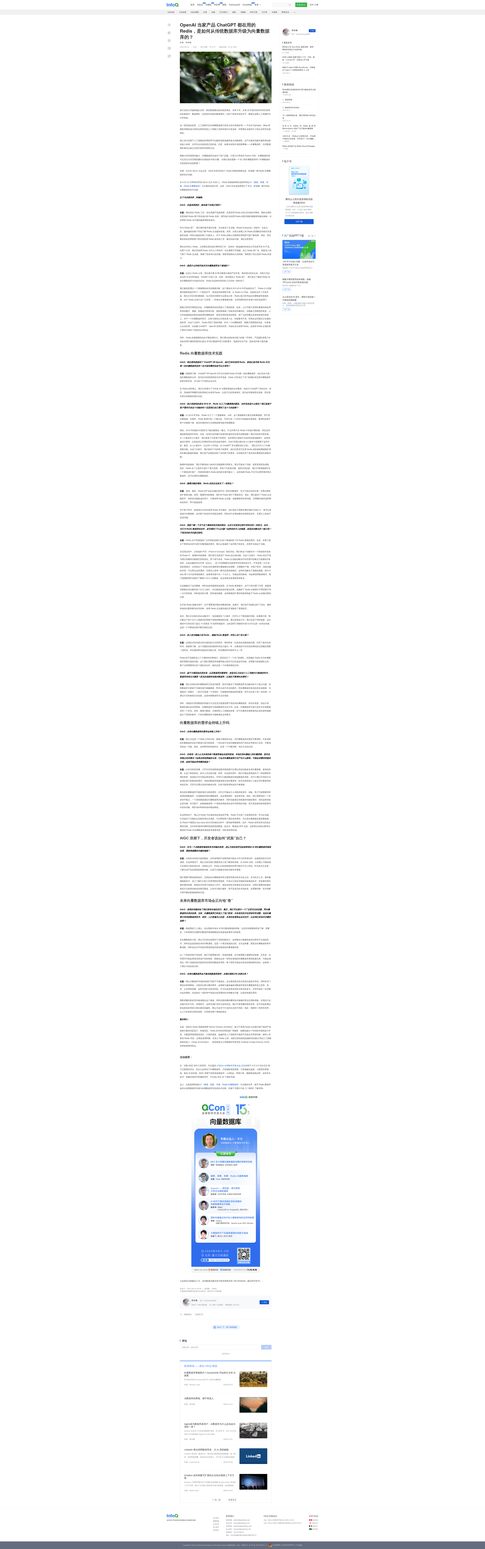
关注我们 (216, 1530)
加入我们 (216, 1527)
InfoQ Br (315, 1529)
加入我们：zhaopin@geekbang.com (238, 1529)
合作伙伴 (216, 1524)
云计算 (293, 131)
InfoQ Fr (315, 1526)
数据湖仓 (187, 1314)
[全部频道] (294, 12)
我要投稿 (216, 1521)
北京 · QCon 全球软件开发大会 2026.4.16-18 (279, 1520)
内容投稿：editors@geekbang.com (238, 1520)
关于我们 (216, 1518)
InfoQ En (315, 1520)
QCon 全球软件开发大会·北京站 (233, 1065)
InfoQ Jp (315, 1523)
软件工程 (288, 95)
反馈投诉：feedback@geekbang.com (239, 1526)
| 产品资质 (298, 1545)
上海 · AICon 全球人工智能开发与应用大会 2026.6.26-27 (283, 1523)
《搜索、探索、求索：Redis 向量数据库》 (221, 1084)
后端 (286, 149)
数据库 (287, 141)
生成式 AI (199, 1314)
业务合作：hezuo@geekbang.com (238, 1523)
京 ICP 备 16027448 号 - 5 (258, 1545)
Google (287, 131)
